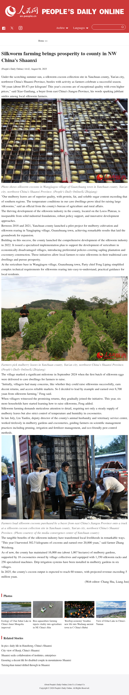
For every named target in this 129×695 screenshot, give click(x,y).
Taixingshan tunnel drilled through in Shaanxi (25, 665)
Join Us (71, 684)
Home (41, 40)
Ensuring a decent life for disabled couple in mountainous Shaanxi (36, 660)
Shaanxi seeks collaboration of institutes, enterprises (28, 655)
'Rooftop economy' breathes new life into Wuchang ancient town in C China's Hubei (78, 624)
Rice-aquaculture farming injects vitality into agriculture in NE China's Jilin (47, 624)
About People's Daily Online (55, 684)
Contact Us (80, 684)
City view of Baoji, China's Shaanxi (20, 650)
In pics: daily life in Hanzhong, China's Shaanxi (26, 645)
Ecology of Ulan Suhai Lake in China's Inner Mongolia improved (16, 624)
